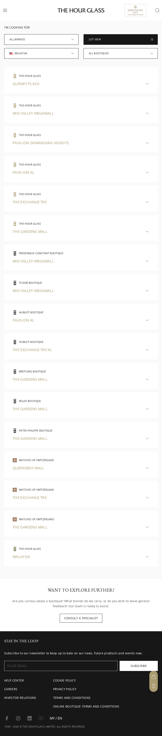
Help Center (14, 680)
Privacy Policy (64, 689)
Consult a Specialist (81, 618)
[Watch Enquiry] (153, 685)
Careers (10, 689)
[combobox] (41, 39)
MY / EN (56, 718)
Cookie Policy (64, 680)
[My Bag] (153, 676)
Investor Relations (20, 698)
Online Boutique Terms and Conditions (86, 706)
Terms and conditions (71, 698)
